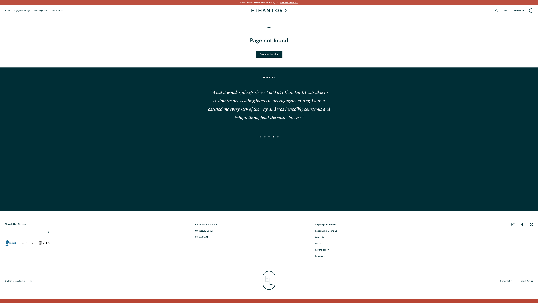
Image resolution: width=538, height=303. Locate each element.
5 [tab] (278, 138)
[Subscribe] (48, 232)
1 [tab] (260, 138)
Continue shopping (269, 54)
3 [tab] (269, 138)
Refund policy (322, 249)
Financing (320, 256)
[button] (59, 10)
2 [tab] (265, 138)
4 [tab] (273, 138)
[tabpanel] (269, 106)
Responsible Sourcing (326, 230)
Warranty (319, 237)
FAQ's (318, 243)
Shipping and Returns (326, 224)
